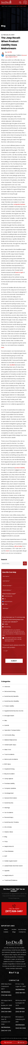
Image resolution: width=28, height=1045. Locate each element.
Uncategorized (8, 793)
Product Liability (9, 706)
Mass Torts (7, 749)
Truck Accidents (9, 754)
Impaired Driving (9, 769)
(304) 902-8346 (20, 1028)
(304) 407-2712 (6, 1030)
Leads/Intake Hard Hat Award (13, 866)
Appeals (6, 871)
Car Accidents (8, 812)
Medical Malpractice (10, 740)
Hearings (7, 808)
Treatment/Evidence (10, 880)
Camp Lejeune (8, 779)
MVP (5, 856)
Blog (5, 837)
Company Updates (10, 788)
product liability (20, 468)
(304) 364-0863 (6, 1012)
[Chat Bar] (14, 1042)
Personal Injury (8, 817)
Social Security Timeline (11, 822)
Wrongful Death (9, 716)
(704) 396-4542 (6, 995)
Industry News (8, 832)
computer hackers (19, 204)
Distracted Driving (9, 691)
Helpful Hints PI (13, 57)
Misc (5, 720)
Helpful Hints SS (9, 846)
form (7, 551)
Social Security (8, 803)
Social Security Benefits (11, 696)
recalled (12, 365)
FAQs (6, 841)
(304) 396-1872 (20, 993)
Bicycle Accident (9, 774)
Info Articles (8, 827)
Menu (25, 2)
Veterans (7, 686)
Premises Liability (9, 783)
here (2, 347)
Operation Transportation (12, 730)
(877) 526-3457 (14, 6)
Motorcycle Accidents (11, 759)
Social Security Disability (11, 701)
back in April (19, 272)
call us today (18, 546)
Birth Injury (7, 764)
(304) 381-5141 (19, 1012)
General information (10, 798)
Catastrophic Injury (10, 745)
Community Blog (9, 735)
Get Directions (5, 992)
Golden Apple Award (10, 861)
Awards (6, 725)
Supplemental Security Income (13, 711)
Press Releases (8, 851)
